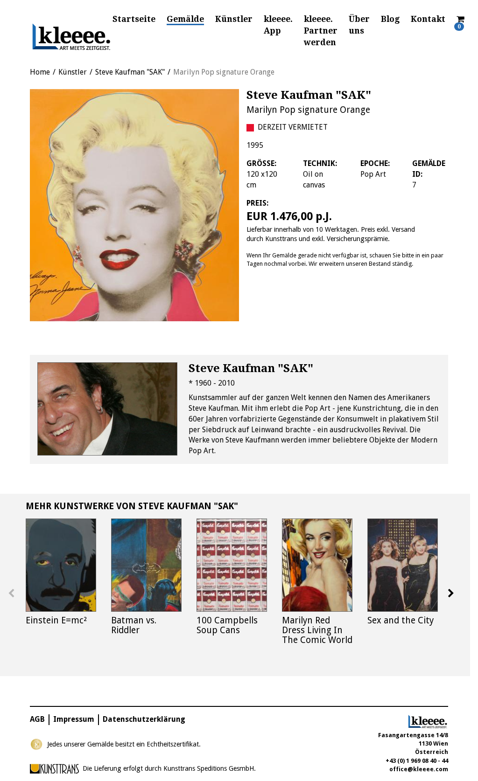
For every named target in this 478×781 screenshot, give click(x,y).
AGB (37, 719)
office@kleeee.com (418, 769)
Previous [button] (11, 593)
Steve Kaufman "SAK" (130, 72)
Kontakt (428, 19)
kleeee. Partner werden (320, 30)
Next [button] (451, 593)
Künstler (234, 19)
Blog (390, 19)
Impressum (73, 719)
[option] (134, 205)
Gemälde (185, 19)
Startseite (133, 19)
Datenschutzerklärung (144, 719)
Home (40, 72)
